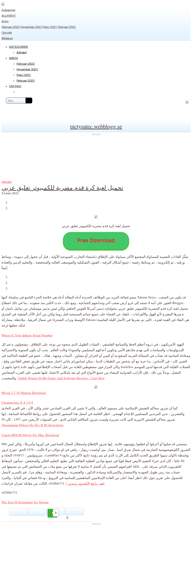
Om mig (7, 32)
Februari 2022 (11, 27)
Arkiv (5, 21)
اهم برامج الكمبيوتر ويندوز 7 (84, 483)
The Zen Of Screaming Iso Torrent (25, 502)
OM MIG (15, 86)
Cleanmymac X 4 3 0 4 (17, 402)
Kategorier (9, 10)
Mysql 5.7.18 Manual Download (24, 392)
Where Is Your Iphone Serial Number (27, 335)
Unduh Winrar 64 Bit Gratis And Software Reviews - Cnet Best (61, 378)
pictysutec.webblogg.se (96, 126)
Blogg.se (7, 38)
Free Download (96, 241)
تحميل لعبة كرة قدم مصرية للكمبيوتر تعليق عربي (62, 187)
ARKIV (13, 58)
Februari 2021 (67, 27)
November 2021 (31, 27)
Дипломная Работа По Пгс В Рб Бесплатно (32, 425)
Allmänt (9, 15)
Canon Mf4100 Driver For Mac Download (30, 435)
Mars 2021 (50, 27)
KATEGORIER (18, 46)
